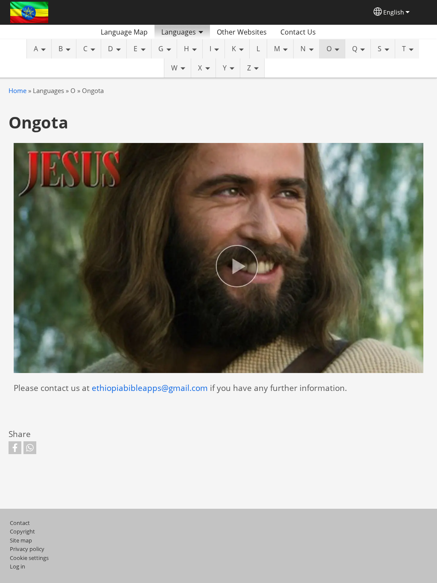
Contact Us (298, 32)
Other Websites (242, 32)
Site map (21, 540)
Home (17, 90)
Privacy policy (27, 549)
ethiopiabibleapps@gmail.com (150, 388)
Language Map (124, 32)
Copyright (22, 531)
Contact (20, 523)
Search (333, 32)
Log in (17, 566)
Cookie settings (29, 558)
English (393, 12)
